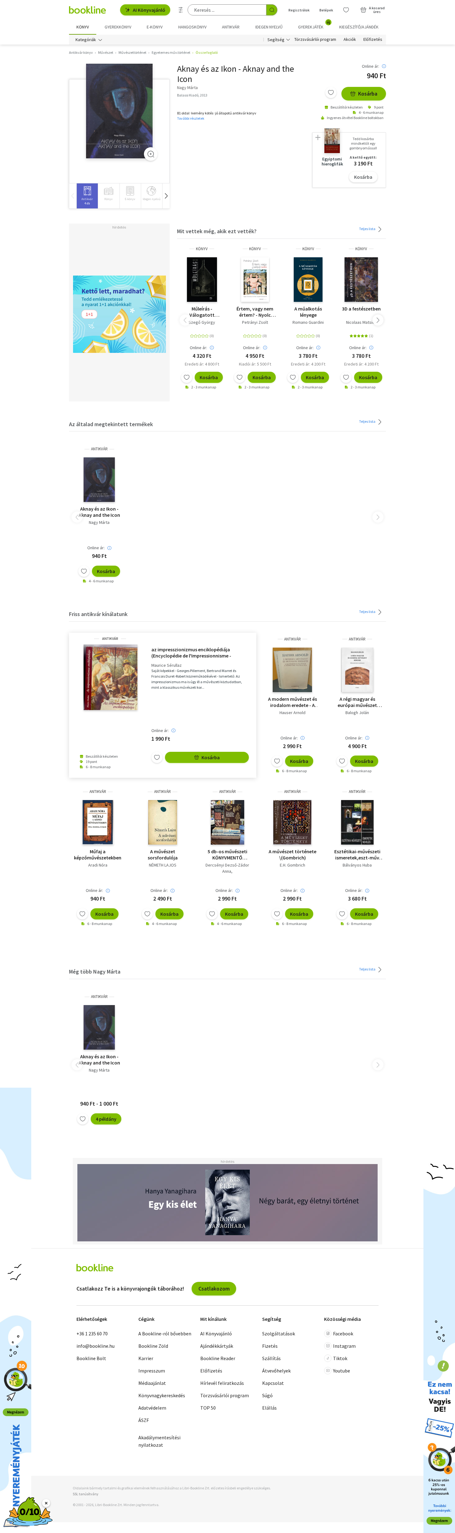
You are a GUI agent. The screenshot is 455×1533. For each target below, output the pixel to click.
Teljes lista (367, 228)
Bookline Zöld (153, 1346)
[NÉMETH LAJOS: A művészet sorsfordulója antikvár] (162, 822)
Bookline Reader (217, 1358)
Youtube (341, 1371)
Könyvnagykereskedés (161, 1395)
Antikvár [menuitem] (231, 27)
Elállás (269, 1408)
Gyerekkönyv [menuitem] (118, 27)
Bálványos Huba (357, 865)
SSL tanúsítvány (85, 1494)
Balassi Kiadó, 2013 (192, 95)
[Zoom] (151, 154)
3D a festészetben (361, 309)
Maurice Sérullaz (166, 665)
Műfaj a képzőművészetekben (97, 854)
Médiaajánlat (152, 1383)
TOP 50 (208, 1408)
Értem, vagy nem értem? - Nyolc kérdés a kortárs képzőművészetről (255, 312)
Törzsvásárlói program (315, 39)
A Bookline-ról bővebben (164, 1333)
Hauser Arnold (293, 712)
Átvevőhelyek (276, 1371)
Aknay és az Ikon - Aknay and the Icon (99, 512)
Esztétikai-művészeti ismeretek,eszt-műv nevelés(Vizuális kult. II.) (357, 854)
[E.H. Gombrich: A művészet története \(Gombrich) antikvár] (292, 822)
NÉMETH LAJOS (162, 865)
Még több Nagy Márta (94, 971)
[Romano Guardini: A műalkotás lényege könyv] (308, 279)
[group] (87, 195)
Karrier (145, 1358)
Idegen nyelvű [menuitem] (269, 27)
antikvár (99, 449)
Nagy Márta (99, 522)
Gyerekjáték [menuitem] (314, 25)
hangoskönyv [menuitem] (192, 27)
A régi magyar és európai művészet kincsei (357, 702)
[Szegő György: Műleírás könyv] (202, 279)
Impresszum (151, 1371)
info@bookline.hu (95, 1346)
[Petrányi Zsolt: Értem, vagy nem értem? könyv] (255, 279)
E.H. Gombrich (292, 865)
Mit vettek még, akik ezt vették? (217, 231)
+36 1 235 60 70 (92, 1333)
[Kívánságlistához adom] (330, 92)
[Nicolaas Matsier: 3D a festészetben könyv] (361, 279)
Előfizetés (372, 39)
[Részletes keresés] (180, 9)
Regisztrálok (299, 10)
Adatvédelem (152, 1408)
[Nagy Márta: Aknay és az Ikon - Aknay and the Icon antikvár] (119, 111)
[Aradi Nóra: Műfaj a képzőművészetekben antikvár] (97, 822)
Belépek (326, 10)
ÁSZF (143, 1420)
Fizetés (270, 1346)
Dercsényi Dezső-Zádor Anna (227, 868)
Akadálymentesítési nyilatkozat (159, 1441)
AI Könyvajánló (149, 10)
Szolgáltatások (278, 1333)
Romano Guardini (308, 322)
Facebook (343, 1333)
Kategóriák (86, 39)
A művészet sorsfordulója (163, 854)
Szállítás (271, 1358)
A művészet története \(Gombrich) (292, 854)
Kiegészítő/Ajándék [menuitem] (359, 27)
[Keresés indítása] (271, 9)
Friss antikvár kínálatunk (98, 614)
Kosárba (367, 93)
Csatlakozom (214, 1288)
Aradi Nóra (97, 865)
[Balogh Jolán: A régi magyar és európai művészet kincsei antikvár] (357, 670)
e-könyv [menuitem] (154, 27)
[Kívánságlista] (346, 9)
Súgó (267, 1395)
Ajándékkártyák (216, 1346)
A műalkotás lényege (308, 312)
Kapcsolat (273, 1383)
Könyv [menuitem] (82, 27)
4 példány (106, 1119)
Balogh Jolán (357, 712)
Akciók (350, 39)
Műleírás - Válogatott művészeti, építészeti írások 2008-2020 (202, 312)
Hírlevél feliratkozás (222, 1383)
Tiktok (340, 1358)
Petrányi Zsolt (255, 322)
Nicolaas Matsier (361, 322)
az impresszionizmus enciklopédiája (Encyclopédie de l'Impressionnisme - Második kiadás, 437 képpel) (191, 652)
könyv (202, 248)
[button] (166, 195)
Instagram (344, 1346)
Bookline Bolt (91, 1358)
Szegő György (201, 322)
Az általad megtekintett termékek (111, 424)
